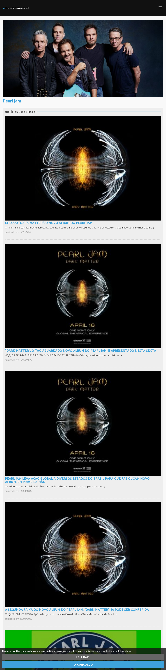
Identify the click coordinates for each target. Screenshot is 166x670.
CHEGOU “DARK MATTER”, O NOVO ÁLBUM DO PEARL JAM (48, 223)
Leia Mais (83, 657)
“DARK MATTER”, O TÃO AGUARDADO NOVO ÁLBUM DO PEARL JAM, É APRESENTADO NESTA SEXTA (80, 351)
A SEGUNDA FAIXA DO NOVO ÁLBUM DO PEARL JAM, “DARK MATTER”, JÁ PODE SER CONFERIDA (77, 610)
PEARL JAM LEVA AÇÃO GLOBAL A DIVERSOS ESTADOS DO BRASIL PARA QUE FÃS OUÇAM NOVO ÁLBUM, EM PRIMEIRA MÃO (77, 480)
